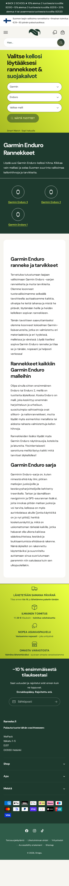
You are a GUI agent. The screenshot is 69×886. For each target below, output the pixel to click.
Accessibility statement (30, 845)
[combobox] (34, 42)
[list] (34, 20)
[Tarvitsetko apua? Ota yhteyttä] (55, 32)
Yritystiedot (57, 840)
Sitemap (50, 845)
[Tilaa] (56, 701)
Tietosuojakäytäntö (15, 840)
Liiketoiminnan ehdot (38, 840)
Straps (38, 853)
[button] (6, 32)
